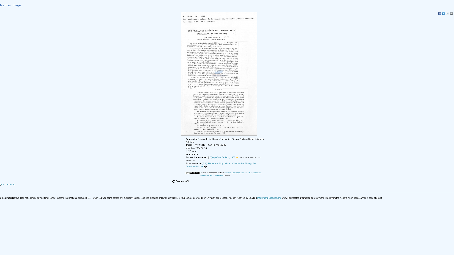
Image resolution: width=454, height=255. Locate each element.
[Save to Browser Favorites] (447, 13)
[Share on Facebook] (439, 13)
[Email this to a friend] (451, 13)
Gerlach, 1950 (222, 157)
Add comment (7, 184)
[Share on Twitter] (443, 13)
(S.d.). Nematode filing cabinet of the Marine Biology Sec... (230, 163)
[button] (237, 157)
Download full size (194, 166)
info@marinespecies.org (269, 198)
